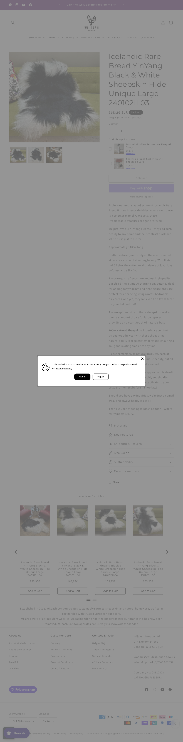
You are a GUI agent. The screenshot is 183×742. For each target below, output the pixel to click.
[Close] (142, 358)
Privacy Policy (64, 368)
